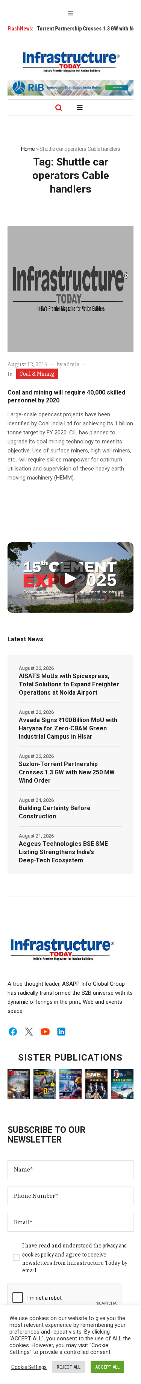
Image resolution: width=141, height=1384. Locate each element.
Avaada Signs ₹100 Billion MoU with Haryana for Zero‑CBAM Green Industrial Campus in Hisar (68, 728)
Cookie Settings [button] (29, 1367)
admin (72, 364)
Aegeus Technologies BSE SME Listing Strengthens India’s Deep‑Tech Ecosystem (63, 852)
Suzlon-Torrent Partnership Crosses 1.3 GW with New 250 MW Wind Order (67, 772)
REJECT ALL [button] (68, 1367)
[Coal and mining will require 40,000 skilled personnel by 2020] (70, 289)
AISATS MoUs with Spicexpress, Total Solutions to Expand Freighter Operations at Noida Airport (69, 684)
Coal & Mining (37, 373)
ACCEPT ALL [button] (107, 1367)
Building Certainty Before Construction (55, 812)
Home (28, 149)
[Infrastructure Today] (70, 62)
